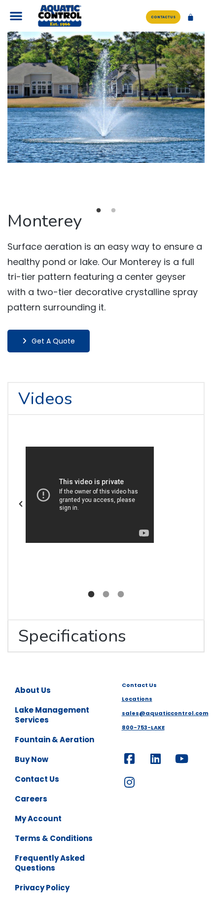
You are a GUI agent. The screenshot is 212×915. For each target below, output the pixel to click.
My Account (38, 818)
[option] (106, 97)
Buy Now (31, 759)
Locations (137, 699)
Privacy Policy (42, 887)
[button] (16, 16)
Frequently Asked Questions (50, 863)
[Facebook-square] (129, 758)
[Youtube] (182, 758)
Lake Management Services (52, 715)
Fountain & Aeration (54, 739)
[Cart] (190, 17)
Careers (31, 799)
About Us (33, 690)
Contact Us (37, 779)
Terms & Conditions (54, 838)
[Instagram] (129, 782)
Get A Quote (53, 341)
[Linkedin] (156, 758)
